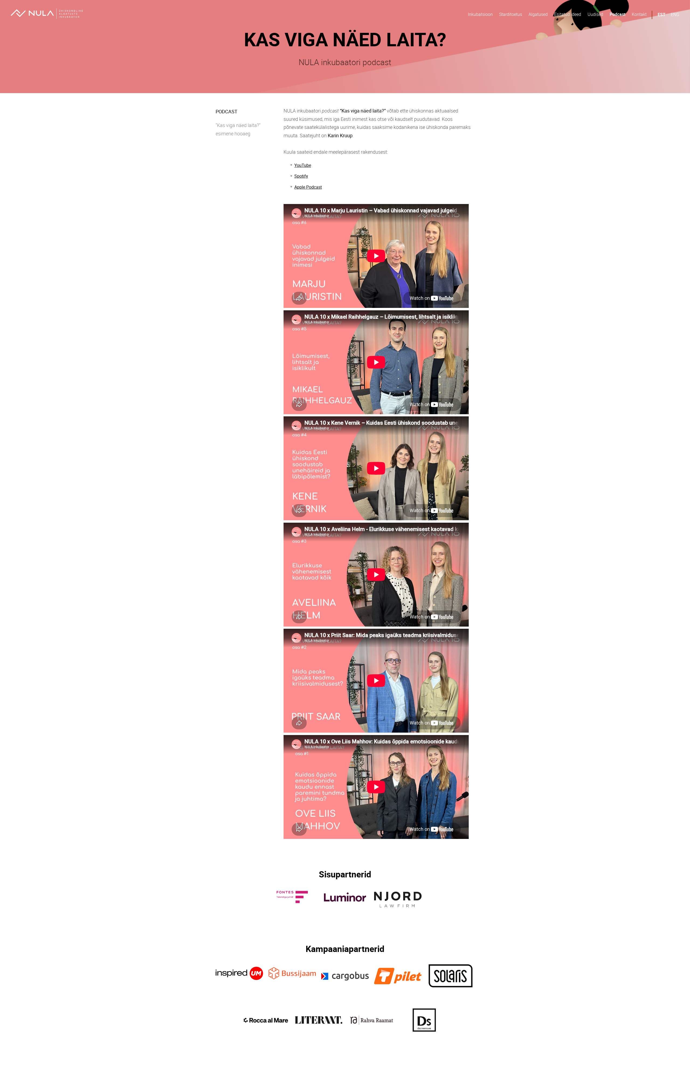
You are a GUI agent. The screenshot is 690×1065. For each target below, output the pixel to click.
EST (661, 14)
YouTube (302, 165)
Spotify (301, 176)
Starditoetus (510, 14)
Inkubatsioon (480, 14)
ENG (675, 14)
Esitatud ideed (567, 14)
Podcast (617, 14)
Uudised (595, 14)
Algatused (538, 14)
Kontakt (639, 14)
